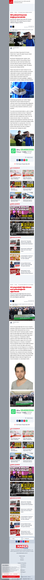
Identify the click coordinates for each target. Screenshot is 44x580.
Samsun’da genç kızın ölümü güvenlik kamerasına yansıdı (13, 2)
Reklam (22, 559)
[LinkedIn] (23, 541)
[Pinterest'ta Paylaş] (24, 160)
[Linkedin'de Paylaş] (22, 160)
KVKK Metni (22, 570)
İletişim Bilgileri (22, 572)
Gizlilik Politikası (22, 565)
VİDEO (13, 538)
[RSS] (28, 541)
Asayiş (15, 284)
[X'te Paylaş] (13, 27)
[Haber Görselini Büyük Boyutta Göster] (22, 39)
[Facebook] (16, 541)
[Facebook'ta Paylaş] (11, 27)
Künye (22, 558)
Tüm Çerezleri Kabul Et (11, 576)
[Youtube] (26, 541)
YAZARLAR (27, 538)
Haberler (11, 12)
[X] (19, 541)
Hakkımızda (22, 556)
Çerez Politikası (22, 566)
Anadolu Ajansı (16, 48)
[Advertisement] (22, 7)
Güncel (15, 12)
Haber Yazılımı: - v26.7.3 (22, 578)
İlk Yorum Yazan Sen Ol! (23, 164)
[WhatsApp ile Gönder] (27, 160)
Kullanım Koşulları (22, 563)
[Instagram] (21, 541)
